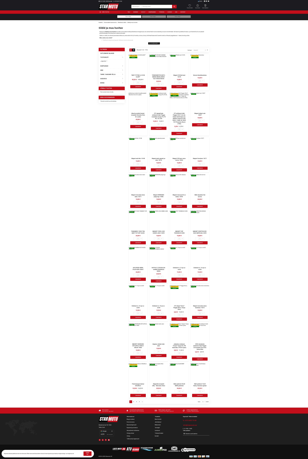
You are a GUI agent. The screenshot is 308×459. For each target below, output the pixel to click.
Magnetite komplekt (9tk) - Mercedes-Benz (158, 385)
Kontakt (157, 436)
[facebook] (100, 440)
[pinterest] (106, 440)
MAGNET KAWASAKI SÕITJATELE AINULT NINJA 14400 (138, 346)
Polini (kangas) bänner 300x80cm (138, 385)
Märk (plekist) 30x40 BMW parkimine (179, 385)
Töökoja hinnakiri (159, 433)
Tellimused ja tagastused (133, 439)
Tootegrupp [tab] (104, 57)
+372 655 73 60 (118, 1)
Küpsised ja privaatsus (132, 428)
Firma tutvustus (131, 422)
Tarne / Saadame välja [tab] (107, 74)
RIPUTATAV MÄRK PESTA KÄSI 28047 (138, 268)
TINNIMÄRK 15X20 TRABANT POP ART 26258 (138, 232)
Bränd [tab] (102, 83)
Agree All (87, 453)
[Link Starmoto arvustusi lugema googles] (107, 436)
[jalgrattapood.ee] (160, 451)
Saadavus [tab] (103, 79)
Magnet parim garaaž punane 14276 (159, 159)
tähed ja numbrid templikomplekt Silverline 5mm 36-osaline (138, 115)
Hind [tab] (101, 70)
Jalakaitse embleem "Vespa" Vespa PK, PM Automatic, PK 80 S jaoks (179, 346)
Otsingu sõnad (130, 433)
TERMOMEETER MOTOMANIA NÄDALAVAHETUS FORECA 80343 (158, 77)
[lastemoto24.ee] (119, 451)
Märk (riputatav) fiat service (200, 196)
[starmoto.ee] (109, 7)
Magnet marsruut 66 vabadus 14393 (179, 196)
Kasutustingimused (131, 425)
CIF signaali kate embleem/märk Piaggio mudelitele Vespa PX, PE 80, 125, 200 (159, 116)
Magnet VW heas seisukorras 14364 (179, 159)
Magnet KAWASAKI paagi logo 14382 (158, 196)
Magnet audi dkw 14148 (138, 158)
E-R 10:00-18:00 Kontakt (106, 1)
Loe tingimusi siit (70, 453)
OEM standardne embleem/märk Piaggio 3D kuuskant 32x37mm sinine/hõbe (199, 346)
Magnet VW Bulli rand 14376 (179, 76)
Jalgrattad (104, 61)
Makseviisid (158, 425)
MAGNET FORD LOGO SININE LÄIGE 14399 (158, 232)
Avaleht (101, 22)
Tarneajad (157, 428)
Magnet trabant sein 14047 (199, 114)
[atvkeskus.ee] (133, 451)
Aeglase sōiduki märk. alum (159, 345)
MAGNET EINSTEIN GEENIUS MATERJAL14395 (200, 232)
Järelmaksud (158, 422)
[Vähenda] (135, 83)
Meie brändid (158, 419)
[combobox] (159, 6)
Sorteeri (190, 50)
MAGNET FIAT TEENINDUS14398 (179, 232)
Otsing (128, 436)
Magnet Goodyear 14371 (200, 158)
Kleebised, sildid (122, 22)
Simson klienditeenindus (200, 75)
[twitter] (103, 440)
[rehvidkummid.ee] (188, 451)
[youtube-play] (109, 440)
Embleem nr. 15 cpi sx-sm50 (179, 268)
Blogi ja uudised (130, 419)
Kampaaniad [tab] (104, 66)
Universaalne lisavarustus (110, 22)
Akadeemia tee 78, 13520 (105, 425)
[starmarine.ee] (146, 451)
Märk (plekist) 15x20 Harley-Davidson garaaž (200, 385)
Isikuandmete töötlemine (133, 430)
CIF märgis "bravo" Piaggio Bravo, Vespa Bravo (179, 307)
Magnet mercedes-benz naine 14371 (138, 196)
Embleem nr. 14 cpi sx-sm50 (200, 268)
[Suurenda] (141, 83)
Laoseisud (157, 430)
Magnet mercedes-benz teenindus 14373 (200, 307)
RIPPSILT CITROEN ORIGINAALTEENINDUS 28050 (159, 269)
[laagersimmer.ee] (174, 451)
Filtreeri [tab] (103, 49)
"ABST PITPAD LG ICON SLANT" (138, 76)
